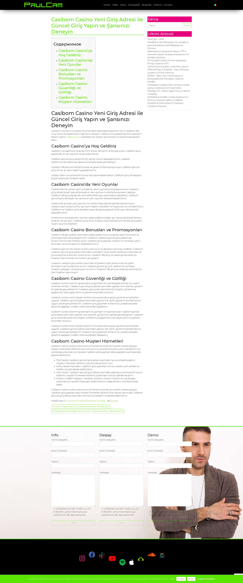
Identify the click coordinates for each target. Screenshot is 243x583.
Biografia (146, 5)
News (123, 5)
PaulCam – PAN (155, 39)
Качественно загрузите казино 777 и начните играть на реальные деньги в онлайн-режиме (168, 54)
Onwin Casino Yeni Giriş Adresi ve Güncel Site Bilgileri (81, 406)
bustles (114, 401)
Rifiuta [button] (191, 579)
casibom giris (74, 137)
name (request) (59, 440)
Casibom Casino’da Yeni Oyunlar (75, 62)
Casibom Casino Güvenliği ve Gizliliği (72, 87)
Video (115, 5)
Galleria (157, 5)
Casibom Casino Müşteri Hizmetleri (75, 99)
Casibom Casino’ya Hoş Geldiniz (75, 52)
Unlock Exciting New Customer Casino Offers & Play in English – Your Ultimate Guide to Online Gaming (168, 69)
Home (107, 5)
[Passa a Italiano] (215, 5)
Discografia (134, 5)
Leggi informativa (206, 579)
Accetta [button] (181, 579)
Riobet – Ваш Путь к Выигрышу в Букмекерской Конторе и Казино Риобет (165, 78)
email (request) (59, 450)
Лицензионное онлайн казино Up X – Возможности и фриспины (87, 411)
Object (54, 461)
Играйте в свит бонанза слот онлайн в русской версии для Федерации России (167, 45)
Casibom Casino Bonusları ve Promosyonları (72, 74)
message (56, 472)
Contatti (168, 5)
